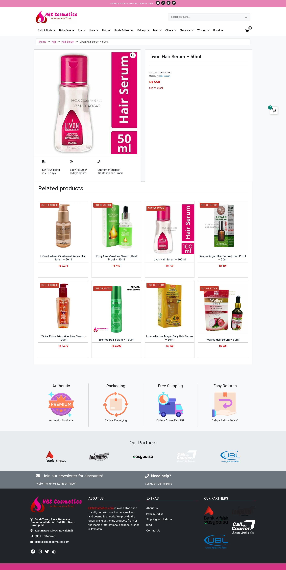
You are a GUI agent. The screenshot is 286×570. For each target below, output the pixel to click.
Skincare (185, 30)
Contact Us (153, 530)
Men (155, 30)
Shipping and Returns (159, 519)
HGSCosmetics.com (101, 508)
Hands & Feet (122, 30)
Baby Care (65, 30)
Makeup (141, 30)
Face (92, 30)
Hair (104, 30)
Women (201, 30)
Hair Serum (67, 41)
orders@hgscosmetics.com (52, 541)
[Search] (246, 17)
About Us (152, 508)
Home (42, 41)
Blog (149, 525)
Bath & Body (45, 30)
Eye (80, 30)
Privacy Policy (154, 513)
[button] (133, 55)
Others (169, 30)
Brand (216, 30)
